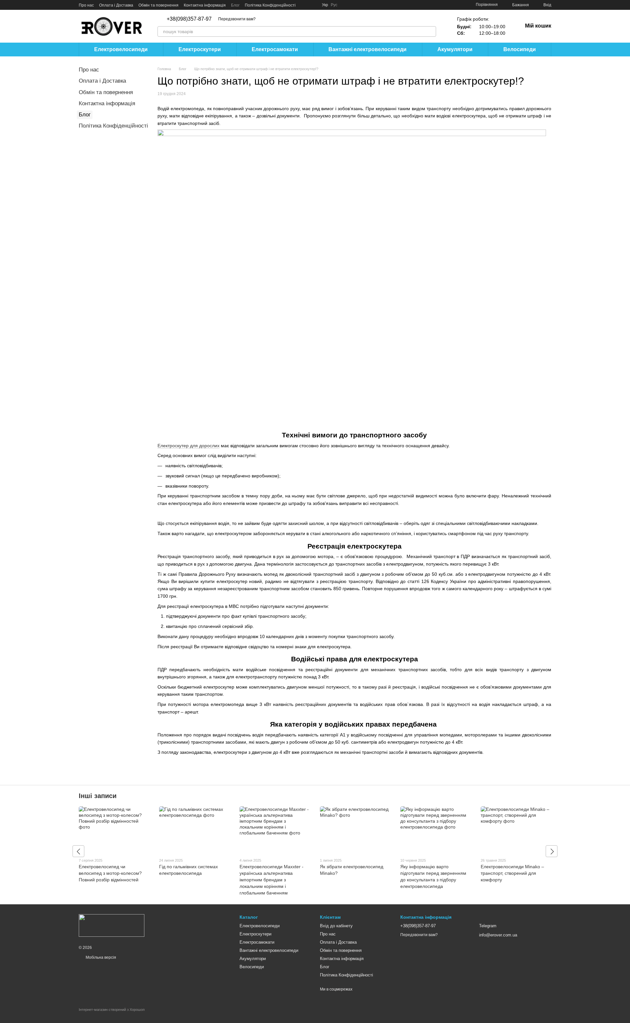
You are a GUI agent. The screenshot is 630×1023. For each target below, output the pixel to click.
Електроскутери (199, 49)
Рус (334, 5)
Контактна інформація (205, 5)
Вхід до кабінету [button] (336, 925)
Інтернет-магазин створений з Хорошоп (112, 1010)
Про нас (86, 5)
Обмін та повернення (158, 5)
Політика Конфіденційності (270, 5)
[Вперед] (551, 851)
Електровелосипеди (121, 49)
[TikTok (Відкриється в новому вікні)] (312, 5)
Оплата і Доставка (116, 5)
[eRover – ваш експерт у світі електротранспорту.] (111, 925)
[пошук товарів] (431, 31)
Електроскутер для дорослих (189, 445)
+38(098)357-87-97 (189, 19)
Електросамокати (275, 49)
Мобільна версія (100, 957)
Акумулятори (454, 49)
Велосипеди (519, 49)
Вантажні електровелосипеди (367, 49)
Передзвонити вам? (237, 19)
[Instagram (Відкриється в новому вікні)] (304, 5)
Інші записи (97, 795)
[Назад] (78, 851)
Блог (235, 5)
